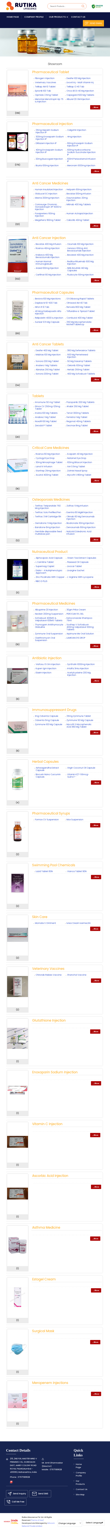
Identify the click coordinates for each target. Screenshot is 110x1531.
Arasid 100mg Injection (47, 268)
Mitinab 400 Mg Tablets (79, 204)
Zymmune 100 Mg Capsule (48, 724)
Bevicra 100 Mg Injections (48, 298)
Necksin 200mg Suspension (49, 613)
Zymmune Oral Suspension (49, 633)
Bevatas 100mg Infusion (79, 193)
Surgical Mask (43, 1331)
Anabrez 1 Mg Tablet (45, 417)
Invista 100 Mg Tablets (46, 413)
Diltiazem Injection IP (46, 143)
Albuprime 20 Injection (46, 609)
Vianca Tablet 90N (77, 871)
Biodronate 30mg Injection (80, 523)
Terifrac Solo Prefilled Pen (48, 512)
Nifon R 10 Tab (42, 307)
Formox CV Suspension (47, 819)
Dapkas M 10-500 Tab (46, 302)
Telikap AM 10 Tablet (45, 86)
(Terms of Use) (37, 1520)
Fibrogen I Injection (44, 78)
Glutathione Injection (49, 1020)
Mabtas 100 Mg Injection (48, 354)
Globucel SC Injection (46, 193)
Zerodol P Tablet (43, 425)
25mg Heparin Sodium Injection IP (47, 131)
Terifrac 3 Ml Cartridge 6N (48, 516)
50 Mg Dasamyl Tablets (79, 361)
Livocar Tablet (74, 566)
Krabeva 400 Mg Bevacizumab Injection (47, 256)
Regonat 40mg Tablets (79, 421)
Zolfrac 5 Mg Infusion (77, 505)
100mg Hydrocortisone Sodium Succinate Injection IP (81, 152)
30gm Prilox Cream (76, 609)
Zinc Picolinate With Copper (50, 577)
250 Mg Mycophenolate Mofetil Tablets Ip (79, 323)
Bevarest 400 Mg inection (80, 254)
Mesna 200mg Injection (47, 197)
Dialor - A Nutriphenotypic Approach (49, 571)
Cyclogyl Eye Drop (45, 458)
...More (95, 107)
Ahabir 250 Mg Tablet (78, 406)
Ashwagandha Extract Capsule (47, 769)
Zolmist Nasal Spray (77, 470)
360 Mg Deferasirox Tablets (81, 350)
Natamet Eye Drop (76, 458)
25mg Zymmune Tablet (79, 716)
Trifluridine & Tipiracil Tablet (81, 311)
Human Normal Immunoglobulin (44, 262)
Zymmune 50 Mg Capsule (80, 720)
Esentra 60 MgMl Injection (80, 512)
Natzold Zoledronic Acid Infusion (79, 532)
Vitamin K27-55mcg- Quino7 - (78, 775)
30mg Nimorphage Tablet (49, 462)
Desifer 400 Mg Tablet (47, 350)
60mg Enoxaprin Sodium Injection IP (80, 144)
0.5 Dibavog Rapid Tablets (80, 298)
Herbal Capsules (45, 761)
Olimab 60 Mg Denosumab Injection (81, 517)
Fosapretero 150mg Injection (45, 214)
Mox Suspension (75, 819)
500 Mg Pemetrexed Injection (77, 356)
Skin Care (39, 917)
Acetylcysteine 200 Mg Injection (79, 674)
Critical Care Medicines (50, 448)
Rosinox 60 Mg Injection (48, 454)
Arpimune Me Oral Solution (80, 633)
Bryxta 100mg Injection (47, 165)
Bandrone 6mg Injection (47, 527)
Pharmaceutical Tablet (50, 72)
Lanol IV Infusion (44, 466)
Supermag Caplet (45, 566)
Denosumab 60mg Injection (81, 527)
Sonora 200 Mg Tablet (47, 361)
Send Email (95, 23)
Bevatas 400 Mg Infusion (48, 244)
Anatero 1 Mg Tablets (46, 365)
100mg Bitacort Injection (79, 462)
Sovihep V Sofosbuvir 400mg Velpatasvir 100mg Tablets (80, 627)
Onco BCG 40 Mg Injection (80, 90)
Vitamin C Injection (47, 1124)
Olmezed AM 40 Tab (77, 302)
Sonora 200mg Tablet (47, 373)
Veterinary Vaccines (45, 82)
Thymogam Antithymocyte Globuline (49, 626)
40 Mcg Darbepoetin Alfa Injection (48, 312)
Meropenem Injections (50, 1383)
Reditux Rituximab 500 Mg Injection (80, 262)
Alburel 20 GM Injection (78, 99)
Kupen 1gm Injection (46, 668)
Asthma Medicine (46, 1227)
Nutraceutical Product (50, 551)
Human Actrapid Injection (80, 213)
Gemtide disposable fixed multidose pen (48, 532)
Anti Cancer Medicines (50, 183)
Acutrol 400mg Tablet (47, 474)
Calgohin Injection (76, 130)
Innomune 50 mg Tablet (47, 402)
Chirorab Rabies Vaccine (49, 974)
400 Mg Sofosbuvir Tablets (81, 373)
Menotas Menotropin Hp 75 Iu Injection (49, 100)
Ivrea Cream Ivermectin (79, 923)
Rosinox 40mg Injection (48, 248)
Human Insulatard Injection (49, 189)
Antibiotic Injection (47, 658)
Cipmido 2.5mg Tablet (46, 95)
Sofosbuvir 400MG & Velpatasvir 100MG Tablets (48, 619)
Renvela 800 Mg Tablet (78, 307)
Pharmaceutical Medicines (53, 603)
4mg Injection (74, 136)
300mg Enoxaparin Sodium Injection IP (50, 138)
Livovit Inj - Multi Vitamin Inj (80, 82)
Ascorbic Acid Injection (50, 1175)
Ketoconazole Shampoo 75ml (79, 619)
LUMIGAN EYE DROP (76, 637)
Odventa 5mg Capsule (47, 720)
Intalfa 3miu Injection (78, 668)
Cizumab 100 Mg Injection (80, 244)
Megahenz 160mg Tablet (48, 220)
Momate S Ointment (45, 923)
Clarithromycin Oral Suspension (45, 639)
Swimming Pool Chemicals (53, 865)
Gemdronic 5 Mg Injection (48, 523)
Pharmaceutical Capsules (53, 292)
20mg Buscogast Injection (49, 158)
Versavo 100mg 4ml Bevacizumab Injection (79, 249)
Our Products (57, 16)
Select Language (94, 1522)
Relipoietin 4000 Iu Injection (49, 317)
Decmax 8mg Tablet (77, 425)
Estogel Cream (44, 1279)
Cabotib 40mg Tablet (78, 220)
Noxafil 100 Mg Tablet (46, 421)
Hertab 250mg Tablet (78, 369)
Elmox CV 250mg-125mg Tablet (47, 407)
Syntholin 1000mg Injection (81, 664)
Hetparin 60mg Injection (79, 189)
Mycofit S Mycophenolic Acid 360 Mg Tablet (79, 725)
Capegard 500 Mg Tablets (80, 95)
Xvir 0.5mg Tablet (76, 466)
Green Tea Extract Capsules (81, 557)
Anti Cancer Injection (49, 238)
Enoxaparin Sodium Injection (55, 1072)
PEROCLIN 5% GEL (75, 613)
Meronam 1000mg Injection (81, 165)
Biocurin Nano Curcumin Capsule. (48, 775)
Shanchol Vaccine (76, 974)
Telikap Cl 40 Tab (75, 86)
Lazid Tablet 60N (44, 871)
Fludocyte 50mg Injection (80, 274)
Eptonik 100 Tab (43, 90)
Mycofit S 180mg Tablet (79, 474)
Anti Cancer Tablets (48, 344)
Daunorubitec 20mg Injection (77, 199)
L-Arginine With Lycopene (80, 577)
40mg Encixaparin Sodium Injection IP (49, 151)
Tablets (38, 396)
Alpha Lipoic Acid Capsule (49, 557)
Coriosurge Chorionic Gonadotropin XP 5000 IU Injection (48, 207)
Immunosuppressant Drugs (54, 710)
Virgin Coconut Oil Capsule (81, 767)
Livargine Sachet (75, 570)
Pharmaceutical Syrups (51, 813)
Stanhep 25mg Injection (48, 470)
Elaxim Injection (43, 672)
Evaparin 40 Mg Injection (80, 454)
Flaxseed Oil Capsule (78, 562)
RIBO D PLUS (41, 581)
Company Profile (34, 16)
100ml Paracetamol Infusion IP (81, 160)
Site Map (80, 1494)
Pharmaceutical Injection (52, 124)
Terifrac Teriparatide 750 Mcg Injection (48, 507)
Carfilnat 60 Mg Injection (48, 274)
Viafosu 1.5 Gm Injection (48, 664)
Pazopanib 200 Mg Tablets (80, 402)
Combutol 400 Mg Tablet (80, 317)
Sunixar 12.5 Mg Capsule (47, 322)
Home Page (13, 16)
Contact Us (78, 16)
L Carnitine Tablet (45, 562)
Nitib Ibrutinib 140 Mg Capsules (77, 269)
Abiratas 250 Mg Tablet (48, 369)
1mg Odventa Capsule (46, 716)
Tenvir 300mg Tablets (78, 413)
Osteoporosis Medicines (51, 499)
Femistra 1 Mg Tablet (77, 417)
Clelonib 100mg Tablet (78, 365)
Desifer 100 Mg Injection (79, 78)
